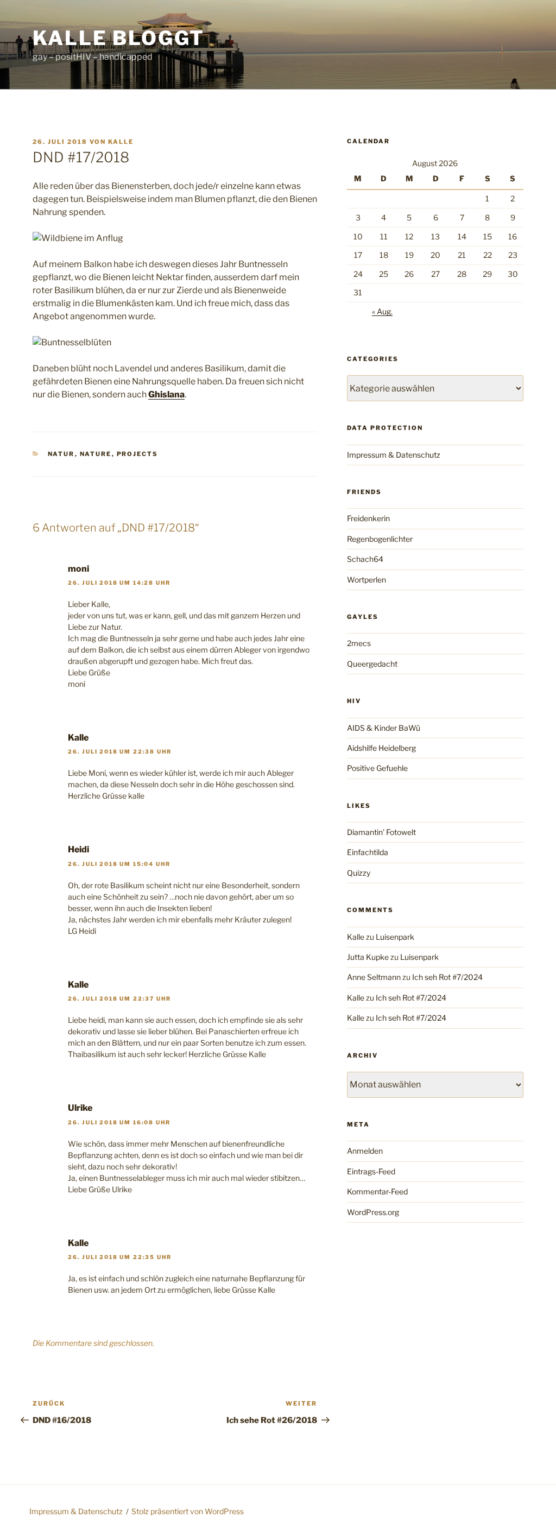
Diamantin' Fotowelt (381, 832)
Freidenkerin (368, 518)
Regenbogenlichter (380, 538)
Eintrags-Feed (371, 1171)
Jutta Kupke (368, 957)
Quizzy (358, 872)
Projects (138, 454)
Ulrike (80, 1108)
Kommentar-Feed (377, 1191)
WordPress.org (373, 1212)
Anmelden (365, 1150)
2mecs (359, 643)
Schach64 (365, 559)
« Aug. (382, 311)
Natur (61, 454)
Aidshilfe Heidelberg (381, 747)
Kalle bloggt (119, 38)
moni (78, 569)
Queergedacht (372, 663)
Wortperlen (366, 579)
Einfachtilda (367, 852)
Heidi (78, 849)
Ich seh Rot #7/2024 (447, 977)
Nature (96, 454)
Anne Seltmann (374, 977)
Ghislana (166, 394)
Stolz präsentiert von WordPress (187, 1511)
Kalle (121, 142)
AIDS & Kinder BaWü (383, 727)
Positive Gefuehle (377, 768)
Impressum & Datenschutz (393, 454)
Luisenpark (395, 936)
